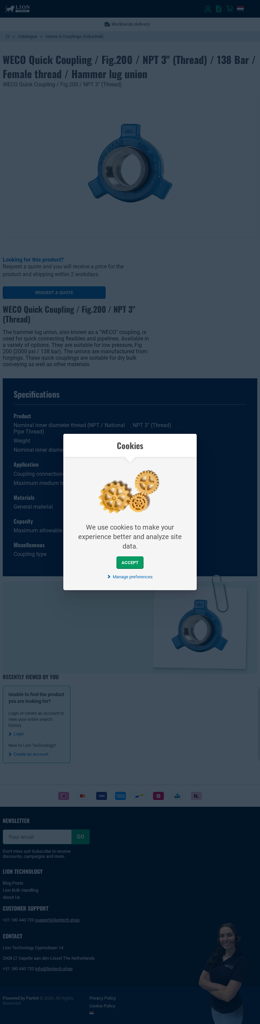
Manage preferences (132, 576)
